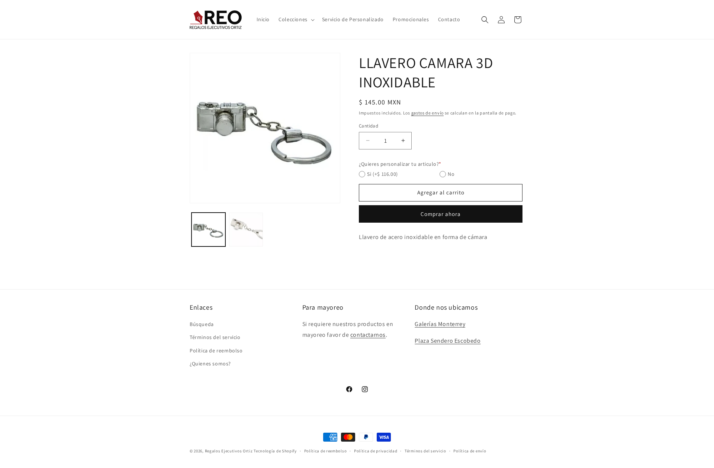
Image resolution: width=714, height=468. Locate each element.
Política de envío (469, 451)
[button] (296, 19)
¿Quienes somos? (210, 363)
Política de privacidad (375, 451)
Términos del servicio (215, 337)
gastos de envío (427, 113)
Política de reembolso (216, 350)
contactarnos (368, 335)
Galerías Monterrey (440, 324)
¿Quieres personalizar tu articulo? (400, 164)
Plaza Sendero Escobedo (447, 341)
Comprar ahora (441, 213)
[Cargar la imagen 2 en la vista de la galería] (246, 229)
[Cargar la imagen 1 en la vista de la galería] (208, 229)
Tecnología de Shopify (275, 451)
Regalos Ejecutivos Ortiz (229, 451)
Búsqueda (202, 324)
